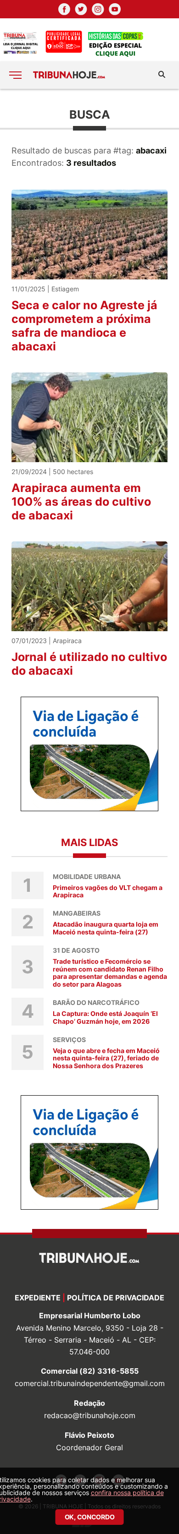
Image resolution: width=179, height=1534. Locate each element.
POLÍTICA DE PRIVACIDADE (115, 1297)
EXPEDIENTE (38, 1297)
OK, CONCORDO (90, 1517)
